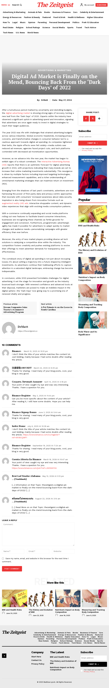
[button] (17, 5)
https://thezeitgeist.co (27, 331)
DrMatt (44, 100)
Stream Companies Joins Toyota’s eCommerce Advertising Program (15, 309)
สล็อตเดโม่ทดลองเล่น (22, 498)
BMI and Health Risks (88, 225)
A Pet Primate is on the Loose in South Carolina (56, 308)
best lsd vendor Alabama (26, 476)
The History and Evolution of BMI (92, 251)
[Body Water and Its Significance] (92, 320)
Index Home (18, 426)
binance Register (21, 395)
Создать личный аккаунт (27, 381)
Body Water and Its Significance (87, 333)
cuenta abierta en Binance (26, 459)
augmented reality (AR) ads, (15, 203)
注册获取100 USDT (22, 367)
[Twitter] (92, 119)
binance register (21, 445)
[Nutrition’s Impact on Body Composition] (92, 265)
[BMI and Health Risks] (92, 213)
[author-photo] (4, 613)
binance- (17, 351)
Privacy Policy (87, 150)
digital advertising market (18, 113)
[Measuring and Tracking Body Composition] (92, 292)
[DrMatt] (9, 329)
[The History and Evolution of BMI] (92, 238)
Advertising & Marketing (54, 70)
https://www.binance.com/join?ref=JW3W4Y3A (34, 468)
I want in (91, 143)
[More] (99, 119)
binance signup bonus (24, 412)
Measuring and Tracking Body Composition (90, 306)
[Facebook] (86, 119)
